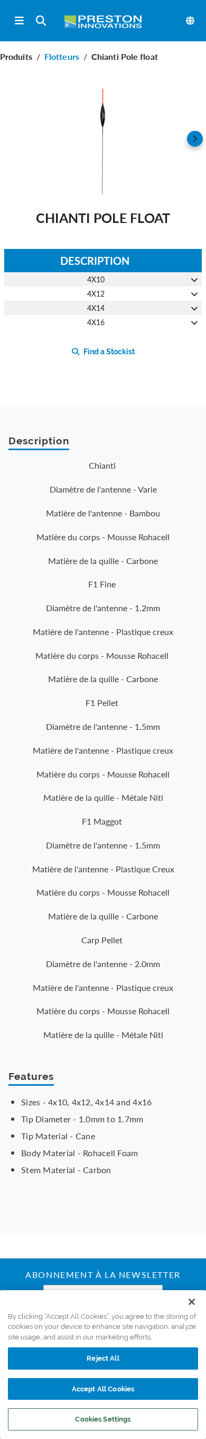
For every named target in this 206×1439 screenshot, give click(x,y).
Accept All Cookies (103, 1389)
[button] (103, 139)
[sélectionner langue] (190, 20)
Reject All (103, 1358)
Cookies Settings (102, 1419)
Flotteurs (61, 56)
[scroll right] (195, 139)
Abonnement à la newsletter (103, 1276)
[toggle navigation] (19, 21)
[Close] (191, 1301)
